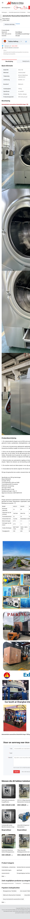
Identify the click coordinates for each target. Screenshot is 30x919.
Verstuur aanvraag (9, 24)
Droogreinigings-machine (23, 873)
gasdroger (19, 870)
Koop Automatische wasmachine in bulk (13, 899)
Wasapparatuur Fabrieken (9, 891)
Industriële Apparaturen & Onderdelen (17, 12)
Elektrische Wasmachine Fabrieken (12, 895)
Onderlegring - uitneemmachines (10, 867)
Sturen (16, 772)
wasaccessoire (5, 873)
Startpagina (4, 12)
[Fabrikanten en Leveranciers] (15, 3)
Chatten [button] (18, 24)
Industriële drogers (6, 870)
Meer (3, 902)
